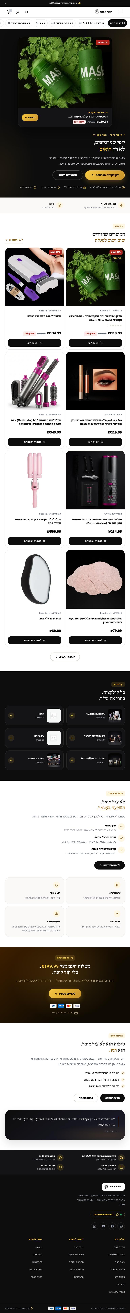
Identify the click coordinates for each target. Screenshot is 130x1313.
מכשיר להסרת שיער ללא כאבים (44, 316)
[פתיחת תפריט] (121, 12)
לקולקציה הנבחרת (107, 175)
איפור (40, 23)
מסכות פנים (119, 1276)
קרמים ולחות (119, 1247)
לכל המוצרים (16, 239)
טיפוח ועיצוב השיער (19, 23)
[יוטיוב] (103, 1226)
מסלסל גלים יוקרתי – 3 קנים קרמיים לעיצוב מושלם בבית (38, 521)
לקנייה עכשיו (67, 993)
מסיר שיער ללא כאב (50, 618)
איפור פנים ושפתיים (116, 1254)
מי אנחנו (38, 1247)
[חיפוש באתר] (26, 12)
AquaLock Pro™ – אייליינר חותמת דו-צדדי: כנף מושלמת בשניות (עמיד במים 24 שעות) (96, 422)
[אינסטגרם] (121, 1226)
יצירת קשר (79, 1247)
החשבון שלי (78, 1276)
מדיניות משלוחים (76, 1261)
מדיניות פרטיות (35, 1269)
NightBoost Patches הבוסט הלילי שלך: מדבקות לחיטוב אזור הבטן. (95, 620)
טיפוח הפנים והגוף (62, 23)
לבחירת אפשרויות (32, 441)
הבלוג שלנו (37, 1254)
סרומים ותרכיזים (118, 1269)
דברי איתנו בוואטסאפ (104, 1214)
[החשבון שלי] (17, 12)
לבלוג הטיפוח (86, 1098)
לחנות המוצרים (111, 865)
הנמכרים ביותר (68, 175)
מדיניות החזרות (77, 1269)
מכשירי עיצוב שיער (117, 1291)
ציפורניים (121, 1284)
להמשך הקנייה (67, 656)
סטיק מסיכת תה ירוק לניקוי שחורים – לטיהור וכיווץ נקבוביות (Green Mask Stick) (95, 318)
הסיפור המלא (112, 1098)
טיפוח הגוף (120, 1261)
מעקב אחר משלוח (76, 1254)
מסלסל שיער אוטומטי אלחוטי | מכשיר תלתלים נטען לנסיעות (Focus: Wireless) (97, 521)
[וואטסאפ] (94, 1226)
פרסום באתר (36, 1276)
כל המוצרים (115, 23)
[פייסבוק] (112, 1226)
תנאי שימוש (37, 1261)
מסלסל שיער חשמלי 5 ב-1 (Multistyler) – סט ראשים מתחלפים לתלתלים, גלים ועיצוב (36, 422)
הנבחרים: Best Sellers (91, 23)
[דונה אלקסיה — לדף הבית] (104, 12)
